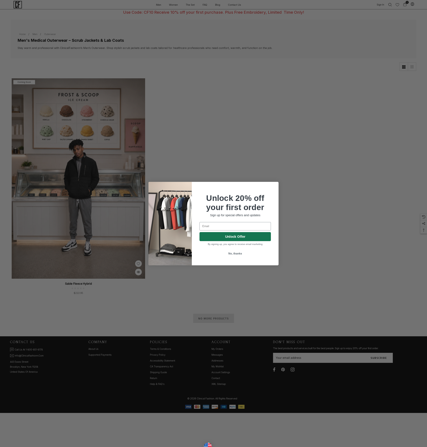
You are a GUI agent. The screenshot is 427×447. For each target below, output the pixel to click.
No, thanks (235, 253)
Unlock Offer (235, 236)
